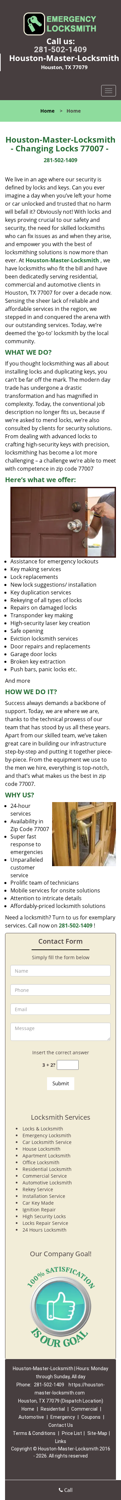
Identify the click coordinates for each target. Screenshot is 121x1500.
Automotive (31, 1417)
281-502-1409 (60, 49)
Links (60, 1441)
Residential (53, 1409)
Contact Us (60, 1425)
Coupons (90, 1417)
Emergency (62, 1417)
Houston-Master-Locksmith (62, 260)
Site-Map (97, 1433)
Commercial (84, 1409)
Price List (72, 1433)
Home (47, 111)
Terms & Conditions (34, 1433)
